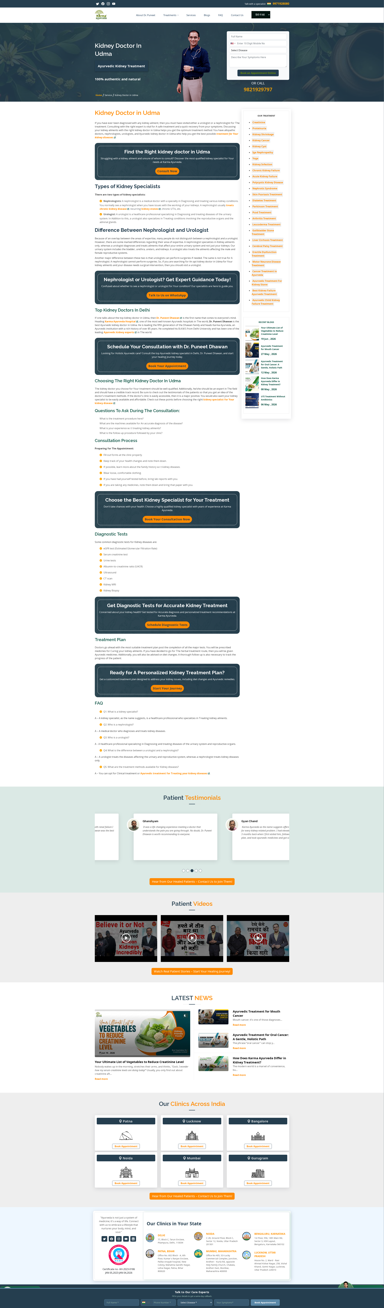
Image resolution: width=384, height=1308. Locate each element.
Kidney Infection (262, 164)
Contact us (237, 15)
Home (99, 95)
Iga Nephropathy (262, 152)
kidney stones (149, 208)
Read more (101, 1079)
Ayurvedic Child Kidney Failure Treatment (266, 301)
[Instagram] (108, 4)
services (191, 15)
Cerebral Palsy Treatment (267, 246)
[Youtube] (113, 4)
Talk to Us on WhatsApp (167, 295)
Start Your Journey (167, 688)
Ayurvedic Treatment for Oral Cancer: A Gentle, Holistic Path (261, 1037)
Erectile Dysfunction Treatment (264, 253)
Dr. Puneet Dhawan (167, 317)
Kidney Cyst (259, 146)
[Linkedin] (133, 1239)
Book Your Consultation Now (167, 519)
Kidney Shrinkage (263, 134)
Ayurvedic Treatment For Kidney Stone (267, 282)
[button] (183, 870)
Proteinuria (259, 128)
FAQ (221, 15)
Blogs (207, 15)
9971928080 (281, 4)
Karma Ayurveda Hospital (120, 321)
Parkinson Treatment (265, 206)
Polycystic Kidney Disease (267, 182)
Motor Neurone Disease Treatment (266, 263)
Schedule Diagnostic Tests (167, 625)
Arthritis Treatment (264, 218)
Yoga (255, 158)
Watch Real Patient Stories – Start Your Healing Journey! (192, 971)
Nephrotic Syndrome (264, 188)
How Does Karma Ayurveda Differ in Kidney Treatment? (259, 1060)
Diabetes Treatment (264, 200)
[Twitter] (97, 4)
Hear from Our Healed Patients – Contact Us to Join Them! (192, 882)
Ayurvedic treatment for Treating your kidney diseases (173, 773)
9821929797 (258, 89)
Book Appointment (126, 1146)
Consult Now (167, 171)
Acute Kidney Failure (264, 176)
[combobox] (232, 43)
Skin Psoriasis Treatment (267, 194)
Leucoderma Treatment (266, 224)
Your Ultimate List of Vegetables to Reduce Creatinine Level (139, 1062)
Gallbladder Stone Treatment (263, 232)
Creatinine (258, 122)
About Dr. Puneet (146, 15)
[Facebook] (103, 4)
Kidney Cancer (261, 140)
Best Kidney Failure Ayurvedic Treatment (264, 292)
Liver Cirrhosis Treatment (267, 240)
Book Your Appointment (167, 366)
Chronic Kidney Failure (266, 170)
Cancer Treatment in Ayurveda (264, 273)
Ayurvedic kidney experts (119, 332)
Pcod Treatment (261, 212)
